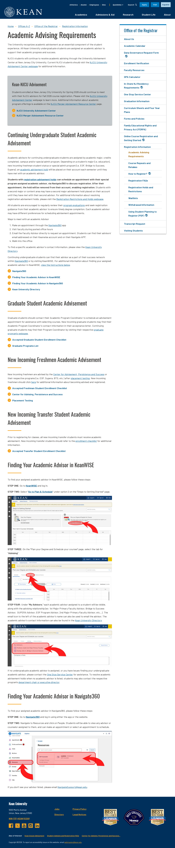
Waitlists (133, 198)
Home (11, 26)
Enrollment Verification (136, 63)
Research (128, 14)
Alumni (84, 5)
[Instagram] (30, 825)
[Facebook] (11, 825)
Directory (59, 814)
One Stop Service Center (60, 674)
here (33, 382)
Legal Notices (79, 814)
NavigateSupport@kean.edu (72, 787)
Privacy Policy (79, 809)
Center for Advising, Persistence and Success (37, 394)
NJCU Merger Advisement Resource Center (40, 115)
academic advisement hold (34, 169)
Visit (155, 4)
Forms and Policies (134, 118)
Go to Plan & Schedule (40, 491)
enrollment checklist (86, 440)
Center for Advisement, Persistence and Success (78, 374)
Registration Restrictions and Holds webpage (79, 199)
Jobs (56, 809)
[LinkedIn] (37, 825)
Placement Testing (22, 400)
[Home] (23, 12)
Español (165, 4)
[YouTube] (24, 825)
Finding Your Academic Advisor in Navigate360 (37, 283)
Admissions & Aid (105, 14)
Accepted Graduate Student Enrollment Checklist (39, 339)
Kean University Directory (26, 289)
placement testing (80, 378)
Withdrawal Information (141, 204)
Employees (94, 5)
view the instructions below (55, 264)
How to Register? (137, 173)
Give (104, 5)
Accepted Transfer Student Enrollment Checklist (39, 450)
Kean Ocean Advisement (34, 836)
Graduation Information (136, 101)
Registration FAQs (138, 180)
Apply (144, 4)
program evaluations (74, 205)
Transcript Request (134, 223)
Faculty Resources (134, 70)
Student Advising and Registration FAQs (63, 836)
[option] (166, 4)
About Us (129, 38)
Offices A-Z (24, 26)
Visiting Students (133, 230)
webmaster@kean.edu (73, 842)
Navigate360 (55, 225)
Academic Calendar (134, 45)
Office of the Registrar (46, 26)
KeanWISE (31, 485)
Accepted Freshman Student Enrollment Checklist (39, 388)
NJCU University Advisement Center (36, 110)
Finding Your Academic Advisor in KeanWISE (36, 277)
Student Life (148, 14)
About (167, 14)
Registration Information (75, 26)
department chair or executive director (38, 682)
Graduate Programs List (25, 345)
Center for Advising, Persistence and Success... (101, 836)
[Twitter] (17, 825)
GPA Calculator (132, 76)
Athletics (74, 5)
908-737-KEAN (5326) (19, 818)
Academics (81, 14)
